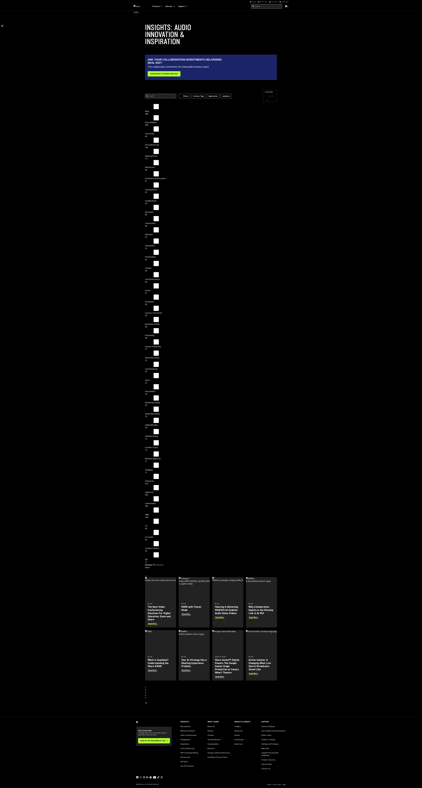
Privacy (269, 784)
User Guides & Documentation (273, 731)
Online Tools (266, 735)
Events (237, 735)
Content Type (198, 96)
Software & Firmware (270, 744)
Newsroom (238, 731)
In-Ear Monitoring (187, 748)
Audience (226, 96)
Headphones (185, 740)
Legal (284, 784)
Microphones (185, 726)
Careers (210, 735)
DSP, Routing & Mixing (189, 753)
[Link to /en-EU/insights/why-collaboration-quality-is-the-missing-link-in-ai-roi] (261, 602)
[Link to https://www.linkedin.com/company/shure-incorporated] (147, 777)
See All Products (187, 766)
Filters (186, 96)
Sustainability (213, 744)
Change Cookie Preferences (218, 753)
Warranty (265, 748)
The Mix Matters (214, 740)
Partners (211, 748)
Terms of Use (277, 784)
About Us (211, 726)
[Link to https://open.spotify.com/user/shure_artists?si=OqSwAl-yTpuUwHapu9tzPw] (150, 777)
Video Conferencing (188, 735)
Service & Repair (268, 726)
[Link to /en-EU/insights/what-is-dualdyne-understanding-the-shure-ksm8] (160, 655)
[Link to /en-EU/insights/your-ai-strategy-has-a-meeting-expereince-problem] (194, 655)
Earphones (184, 744)
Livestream (239, 740)
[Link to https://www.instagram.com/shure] (144, 777)
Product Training (268, 740)
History (210, 731)
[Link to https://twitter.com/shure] (141, 777)
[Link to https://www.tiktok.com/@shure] (158, 777)
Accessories (185, 757)
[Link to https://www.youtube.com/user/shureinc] (154, 777)
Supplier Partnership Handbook (273, 754)
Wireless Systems (187, 731)
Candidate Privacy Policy (217, 757)
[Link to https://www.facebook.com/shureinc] (137, 777)
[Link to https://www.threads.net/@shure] (162, 777)
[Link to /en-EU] (141, 6)
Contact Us (265, 769)
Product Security (268, 760)
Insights (237, 726)
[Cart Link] (286, 6)
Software (184, 762)
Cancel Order (266, 764)
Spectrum (238, 744)
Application (213, 96)
